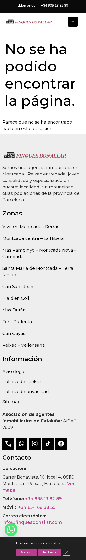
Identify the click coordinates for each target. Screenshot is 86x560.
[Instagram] (35, 444)
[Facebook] (61, 444)
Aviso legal (14, 371)
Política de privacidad (25, 391)
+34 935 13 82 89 (43, 498)
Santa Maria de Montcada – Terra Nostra (37, 271)
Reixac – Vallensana (23, 345)
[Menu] (73, 22)
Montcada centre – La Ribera (33, 238)
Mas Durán (14, 310)
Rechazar (49, 552)
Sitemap (11, 401)
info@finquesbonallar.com (32, 522)
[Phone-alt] (8, 444)
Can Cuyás (13, 333)
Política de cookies (22, 381)
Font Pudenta (17, 321)
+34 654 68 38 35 (36, 507)
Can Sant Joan (17, 286)
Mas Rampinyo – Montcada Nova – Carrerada (39, 253)
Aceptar (26, 552)
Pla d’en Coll (15, 298)
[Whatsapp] (21, 444)
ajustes (54, 543)
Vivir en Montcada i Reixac (30, 226)
